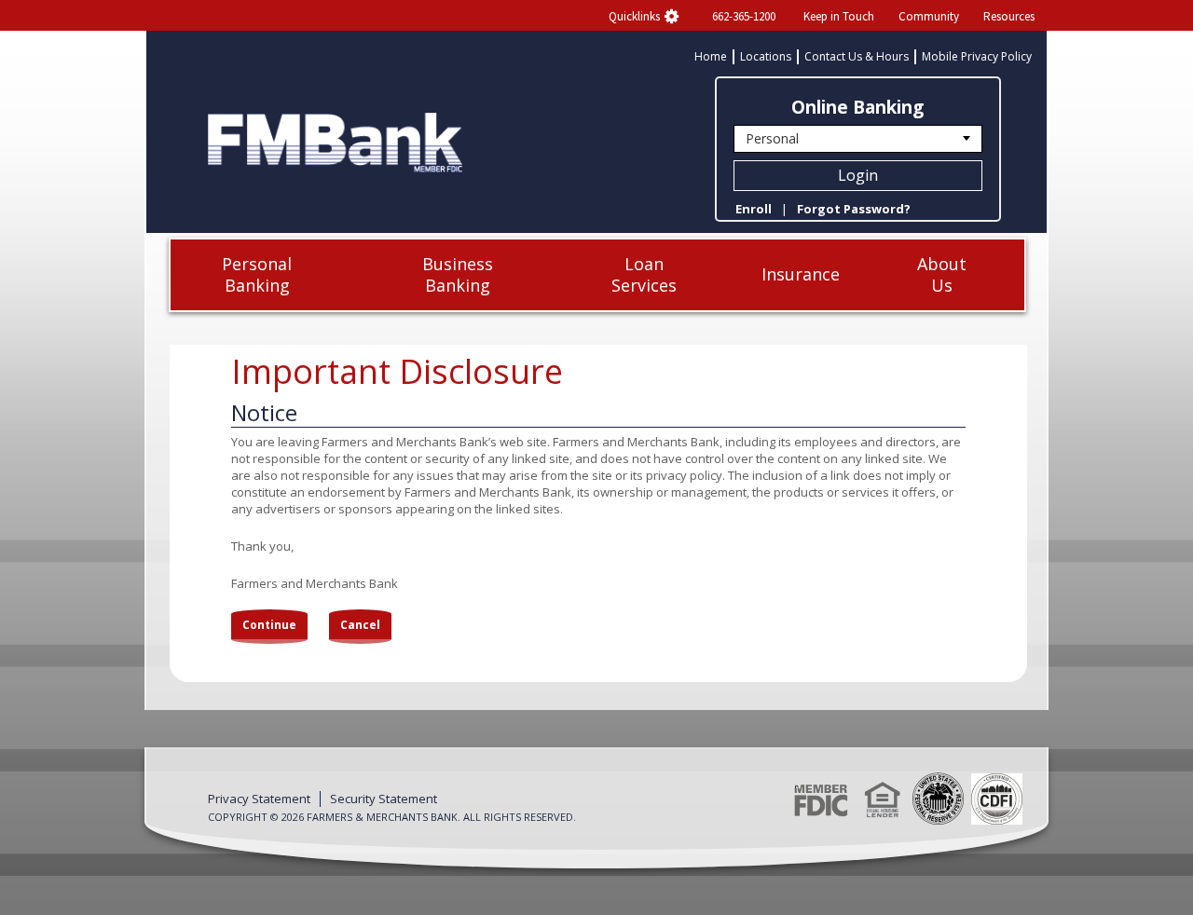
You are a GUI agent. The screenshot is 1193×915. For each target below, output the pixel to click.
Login (858, 175)
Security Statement (383, 799)
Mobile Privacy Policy (977, 56)
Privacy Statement (259, 799)
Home (710, 56)
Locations (765, 56)
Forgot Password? (854, 208)
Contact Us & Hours (856, 56)
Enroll (753, 208)
